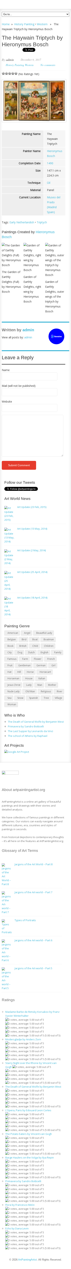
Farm (25, 659)
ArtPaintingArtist (17, 4)
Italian (41, 678)
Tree (46, 698)
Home (6, 24)
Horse (30, 672)
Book (10, 646)
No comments (47, 65)
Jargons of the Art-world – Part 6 (33, 940)
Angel (27, 633)
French (51, 659)
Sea (9, 698)
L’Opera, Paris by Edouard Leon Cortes (28, 1110)
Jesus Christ (13, 685)
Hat (9, 672)
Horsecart (45, 672)
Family (57, 652)
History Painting (24, 24)
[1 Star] (3, 73)
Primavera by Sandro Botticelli (26, 726)
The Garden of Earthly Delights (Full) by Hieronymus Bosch (11, 281)
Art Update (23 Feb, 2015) (31, 507)
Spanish (33, 698)
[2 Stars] (6, 73)
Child (35, 646)
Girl (53, 665)
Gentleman (24, 665)
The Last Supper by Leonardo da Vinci (30, 731)
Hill (19, 672)
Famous (11, 659)
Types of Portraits (25, 920)
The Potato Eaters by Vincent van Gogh (28, 1134)
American (12, 633)
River (59, 691)
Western (42, 24)
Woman (11, 704)
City (9, 652)
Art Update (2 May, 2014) (31, 550)
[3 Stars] (9, 73)
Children (48, 646)
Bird (24, 639)
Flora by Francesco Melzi (20, 1205)
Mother (52, 685)
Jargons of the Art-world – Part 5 (33, 968)
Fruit (9, 665)
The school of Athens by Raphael (27, 736)
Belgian (11, 639)
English (44, 652)
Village (58, 698)
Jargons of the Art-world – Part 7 (33, 892)
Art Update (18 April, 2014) (32, 597)
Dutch (31, 652)
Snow (20, 698)
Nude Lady (13, 691)
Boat (35, 639)
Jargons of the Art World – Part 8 (33, 864)
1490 (50, 163)
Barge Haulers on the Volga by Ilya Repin (29, 1157)
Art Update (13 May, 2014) (32, 528)
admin (10, 60)
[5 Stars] (16, 73)
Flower (37, 659)
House (29, 678)
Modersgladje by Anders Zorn (23, 1039)
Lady (29, 685)
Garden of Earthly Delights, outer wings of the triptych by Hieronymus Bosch (54, 296)
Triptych (42, 222)
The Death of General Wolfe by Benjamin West (36, 721)
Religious (46, 691)
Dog (20, 652)
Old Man (30, 691)
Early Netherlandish (21, 222)
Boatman (49, 639)
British (22, 646)
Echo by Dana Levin (17, 1228)
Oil (48, 183)
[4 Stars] (12, 73)
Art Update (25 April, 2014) (32, 572)
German (41, 665)
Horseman (13, 678)
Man (39, 685)
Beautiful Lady (44, 633)
